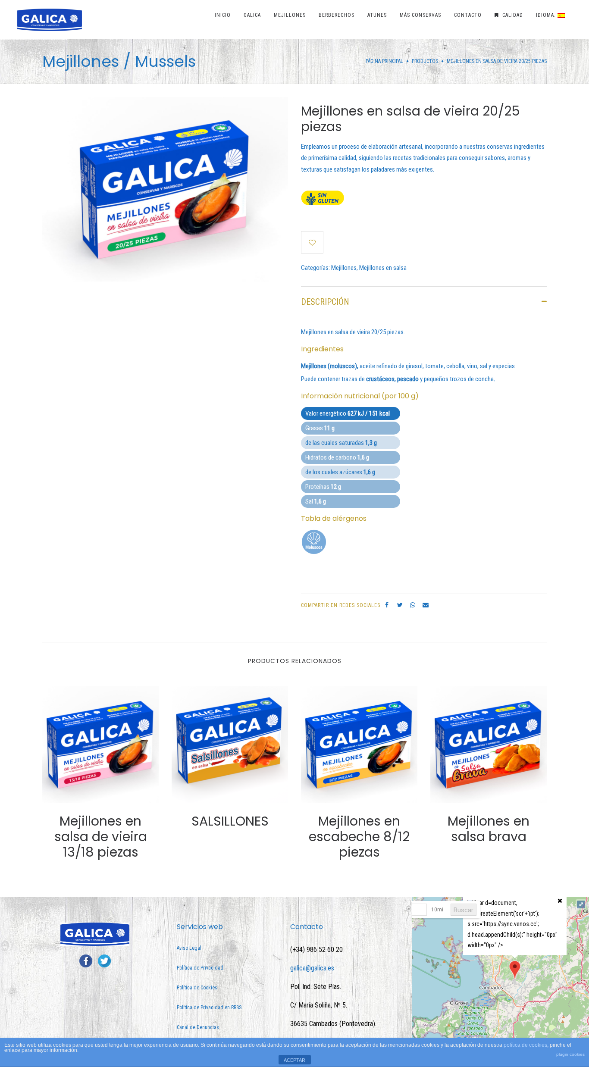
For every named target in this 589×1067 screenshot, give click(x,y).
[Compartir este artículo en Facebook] (386, 604)
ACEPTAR (294, 1060)
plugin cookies (570, 1054)
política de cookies (525, 1045)
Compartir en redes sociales (340, 605)
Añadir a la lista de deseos (312, 242)
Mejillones (344, 268)
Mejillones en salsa (383, 268)
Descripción (325, 302)
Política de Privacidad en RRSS (209, 1007)
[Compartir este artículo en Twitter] (399, 604)
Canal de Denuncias (198, 1027)
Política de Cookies (197, 988)
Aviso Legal (189, 948)
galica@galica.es (312, 968)
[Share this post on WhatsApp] (412, 604)
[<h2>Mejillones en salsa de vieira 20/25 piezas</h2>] (165, 189)
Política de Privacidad (200, 968)
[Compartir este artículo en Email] (425, 604)
